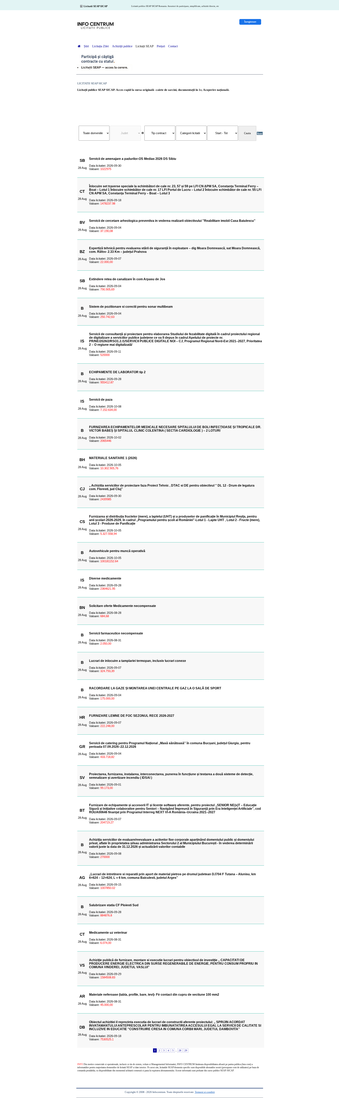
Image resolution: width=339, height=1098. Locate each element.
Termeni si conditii (205, 1092)
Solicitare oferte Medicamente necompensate (122, 606)
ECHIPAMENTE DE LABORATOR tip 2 (117, 372)
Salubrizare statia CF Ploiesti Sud (114, 905)
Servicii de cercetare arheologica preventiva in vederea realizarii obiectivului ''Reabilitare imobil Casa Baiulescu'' (172, 220)
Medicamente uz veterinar (108, 932)
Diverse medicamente (105, 578)
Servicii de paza (100, 399)
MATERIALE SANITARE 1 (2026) (113, 458)
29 (185, 1050)
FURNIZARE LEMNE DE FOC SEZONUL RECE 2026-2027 (131, 715)
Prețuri (161, 46)
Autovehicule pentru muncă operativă (117, 551)
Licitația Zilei (100, 46)
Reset (259, 133)
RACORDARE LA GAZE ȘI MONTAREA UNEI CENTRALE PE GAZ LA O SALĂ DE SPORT (155, 688)
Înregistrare (250, 21)
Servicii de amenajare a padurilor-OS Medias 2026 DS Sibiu (132, 158)
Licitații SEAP (145, 46)
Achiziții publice (122, 46)
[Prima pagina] (79, 46)
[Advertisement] (170, 107)
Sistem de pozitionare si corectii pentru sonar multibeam (131, 306)
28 (180, 1050)
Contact (173, 46)
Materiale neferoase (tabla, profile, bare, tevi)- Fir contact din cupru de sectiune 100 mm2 (154, 994)
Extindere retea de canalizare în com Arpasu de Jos (127, 279)
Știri (87, 46)
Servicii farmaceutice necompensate (116, 633)
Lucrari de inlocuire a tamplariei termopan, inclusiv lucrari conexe (137, 660)
